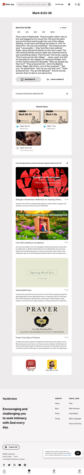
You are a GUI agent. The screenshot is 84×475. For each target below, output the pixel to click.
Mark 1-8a (53, 126)
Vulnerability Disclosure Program (14, 459)
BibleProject (24, 128)
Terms (16, 456)
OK (78, 453)
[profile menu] (77, 4)
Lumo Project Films (26, 150)
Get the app (59, 4)
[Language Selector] (69, 4)
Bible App (31, 370)
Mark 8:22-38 (28, 148)
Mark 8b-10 (27, 126)
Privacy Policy (7, 456)
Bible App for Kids (52, 370)
